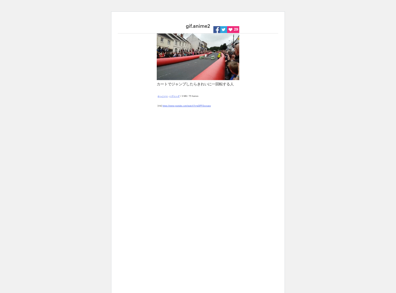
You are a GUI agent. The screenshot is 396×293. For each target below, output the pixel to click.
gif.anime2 (198, 26)
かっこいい (163, 96)
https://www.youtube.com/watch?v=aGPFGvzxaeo (186, 106)
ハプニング (174, 96)
